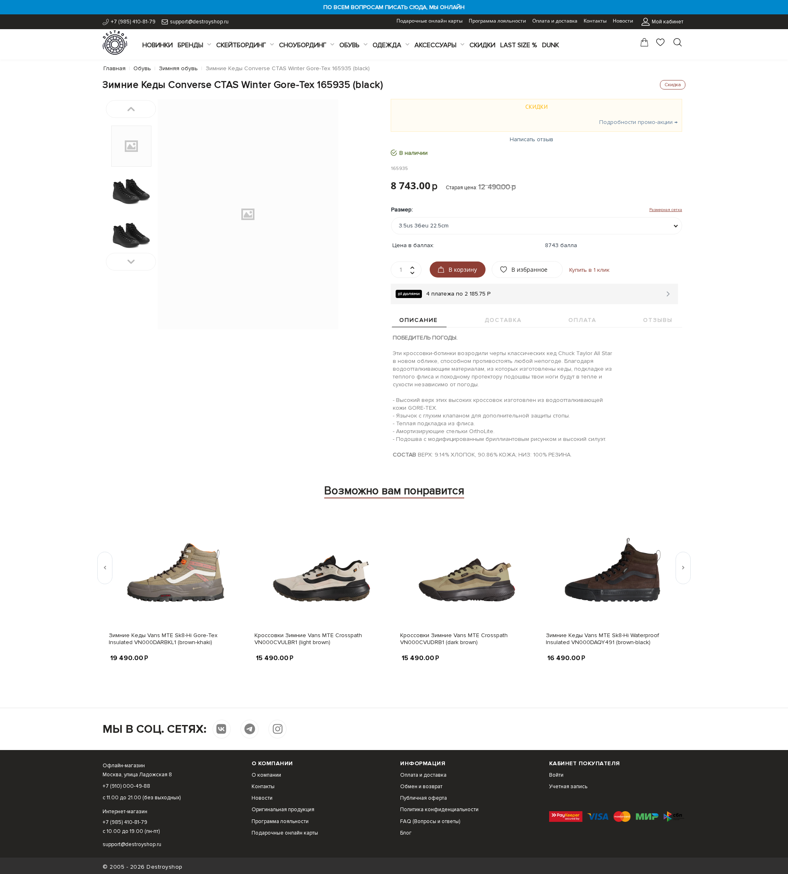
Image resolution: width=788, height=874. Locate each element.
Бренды (190, 45)
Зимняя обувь (178, 68)
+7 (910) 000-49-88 (126, 786)
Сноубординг (302, 45)
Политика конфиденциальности (439, 809)
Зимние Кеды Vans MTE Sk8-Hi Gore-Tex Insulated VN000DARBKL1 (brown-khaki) (163, 639)
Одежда (387, 45)
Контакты (595, 20)
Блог (406, 833)
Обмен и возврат (421, 786)
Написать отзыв (531, 139)
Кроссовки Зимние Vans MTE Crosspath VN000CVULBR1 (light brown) (308, 639)
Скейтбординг (241, 45)
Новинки (157, 45)
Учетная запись (568, 786)
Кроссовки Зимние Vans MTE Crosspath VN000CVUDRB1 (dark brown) (454, 639)
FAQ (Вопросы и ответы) (430, 821)
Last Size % (518, 45)
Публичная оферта (423, 798)
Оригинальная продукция (283, 809)
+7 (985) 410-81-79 (133, 21)
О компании (266, 775)
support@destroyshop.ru (199, 21)
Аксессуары (435, 45)
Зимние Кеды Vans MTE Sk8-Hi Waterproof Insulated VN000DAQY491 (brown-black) (602, 639)
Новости (623, 20)
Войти (556, 775)
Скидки (482, 45)
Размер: (402, 209)
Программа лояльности (497, 20)
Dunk (550, 45)
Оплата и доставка (554, 20)
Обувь (349, 45)
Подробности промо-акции (636, 122)
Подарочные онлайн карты (429, 20)
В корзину (463, 269)
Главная (114, 68)
